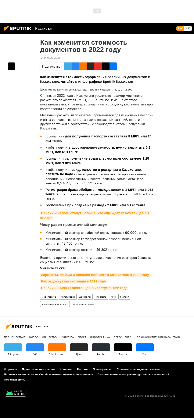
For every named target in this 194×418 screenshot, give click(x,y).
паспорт (124, 296)
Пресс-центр (122, 337)
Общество (49, 337)
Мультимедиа (68, 296)
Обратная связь (14, 379)
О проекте (10, 369)
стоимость (100, 296)
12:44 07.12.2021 (50, 57)
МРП (113, 296)
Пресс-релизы (102, 369)
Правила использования (38, 369)
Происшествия (14, 337)
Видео (33, 337)
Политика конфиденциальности (138, 369)
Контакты (66, 369)
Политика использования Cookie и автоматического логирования (48, 374)
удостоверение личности (55, 304)
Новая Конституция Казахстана (158, 337)
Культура (67, 337)
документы (85, 296)
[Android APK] (15, 393)
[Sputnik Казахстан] (18, 31)
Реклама (82, 369)
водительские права (83, 304)
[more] (11, 66)
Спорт (82, 337)
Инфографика (49, 296)
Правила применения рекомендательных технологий (133, 374)
